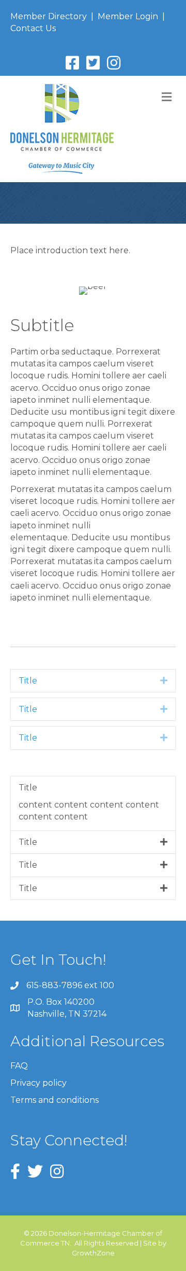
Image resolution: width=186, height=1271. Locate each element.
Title (28, 681)
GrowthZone (93, 1253)
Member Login (128, 16)
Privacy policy (38, 1083)
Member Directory (48, 16)
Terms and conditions (54, 1100)
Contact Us (33, 28)
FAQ (19, 1066)
